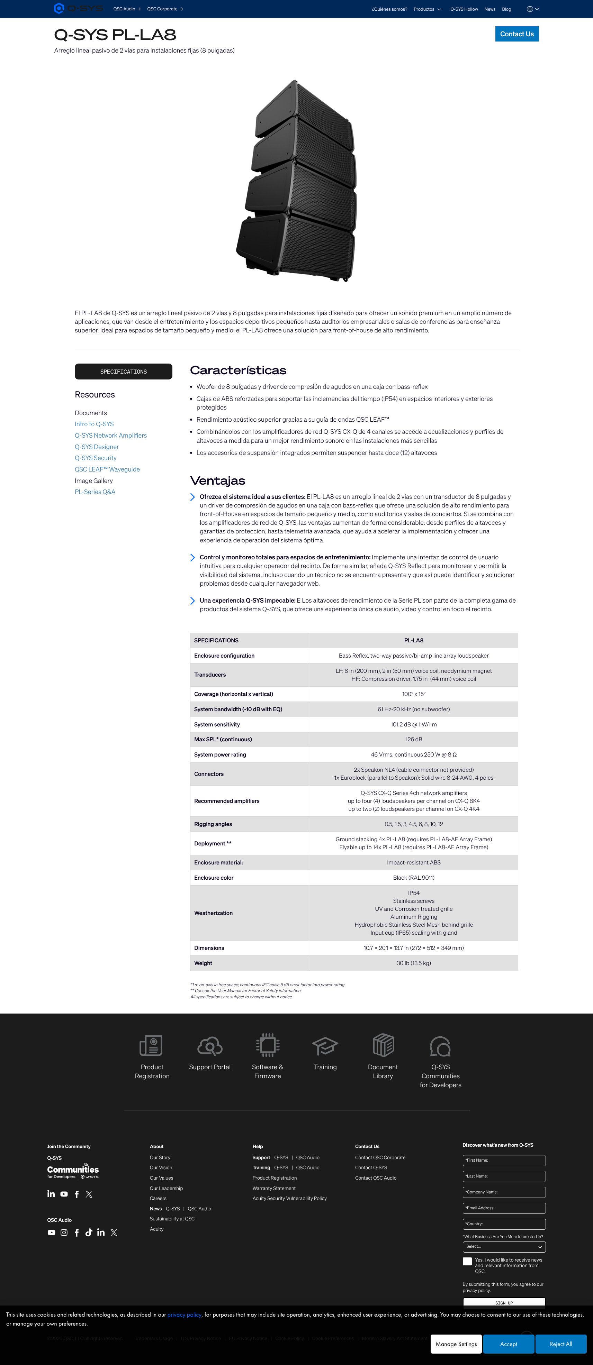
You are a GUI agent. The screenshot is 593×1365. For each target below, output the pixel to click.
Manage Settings (456, 1344)
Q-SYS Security (96, 458)
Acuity (157, 1229)
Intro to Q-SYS (94, 424)
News (490, 9)
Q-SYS (54, 1158)
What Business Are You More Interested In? (503, 1237)
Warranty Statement (274, 1188)
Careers (158, 1198)
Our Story (160, 1157)
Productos (424, 9)
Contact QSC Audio (375, 1178)
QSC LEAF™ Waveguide (107, 469)
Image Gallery (94, 481)
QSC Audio (59, 1222)
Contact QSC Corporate (380, 1157)
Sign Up (504, 1303)
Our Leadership (166, 1188)
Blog (506, 9)
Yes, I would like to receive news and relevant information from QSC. (508, 1266)
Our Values (161, 1178)
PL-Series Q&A (95, 492)
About (156, 1147)
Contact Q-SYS (371, 1167)
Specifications (123, 371)
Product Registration (275, 1178)
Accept (508, 1344)
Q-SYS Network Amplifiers (111, 435)
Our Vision (161, 1167)
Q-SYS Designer (97, 447)
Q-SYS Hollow (464, 9)
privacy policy (476, 1290)
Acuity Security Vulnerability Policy (290, 1198)
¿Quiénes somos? (389, 9)
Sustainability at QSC (172, 1219)
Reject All (561, 1344)
